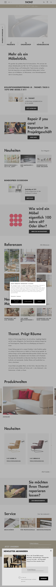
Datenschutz (13, 296)
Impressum (19, 296)
